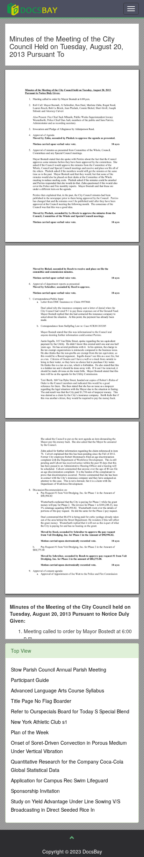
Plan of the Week (30, 732)
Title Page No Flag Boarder (41, 700)
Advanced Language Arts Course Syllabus (57, 690)
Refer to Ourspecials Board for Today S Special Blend (70, 711)
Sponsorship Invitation (35, 790)
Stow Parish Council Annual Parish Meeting (58, 669)
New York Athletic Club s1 (39, 721)
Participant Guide (30, 679)
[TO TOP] (72, 837)
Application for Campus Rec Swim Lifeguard (59, 780)
